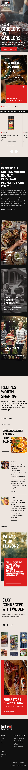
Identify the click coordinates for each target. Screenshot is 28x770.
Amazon (3, 756)
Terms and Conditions (21, 765)
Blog (2, 743)
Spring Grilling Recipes (18, 740)
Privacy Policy (13, 765)
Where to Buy (6, 419)
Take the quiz (11, 582)
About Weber (6, 209)
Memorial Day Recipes (18, 746)
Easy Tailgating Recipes (19, 738)
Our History (3, 740)
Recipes (4, 526)
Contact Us (3, 738)
